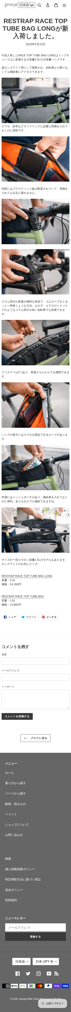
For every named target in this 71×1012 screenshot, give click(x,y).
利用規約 (11, 900)
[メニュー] (64, 5)
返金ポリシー (14, 889)
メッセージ (8, 686)
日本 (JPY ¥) (44, 961)
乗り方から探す (15, 783)
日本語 (25, 5)
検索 (8, 858)
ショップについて (17, 824)
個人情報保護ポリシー (20, 869)
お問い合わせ (14, 835)
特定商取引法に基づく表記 (23, 879)
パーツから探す (15, 793)
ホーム (9, 772)
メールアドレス (11, 670)
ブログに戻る (38, 738)
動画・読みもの (15, 804)
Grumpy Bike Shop (29, 999)
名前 (4, 654)
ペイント (11, 814)
